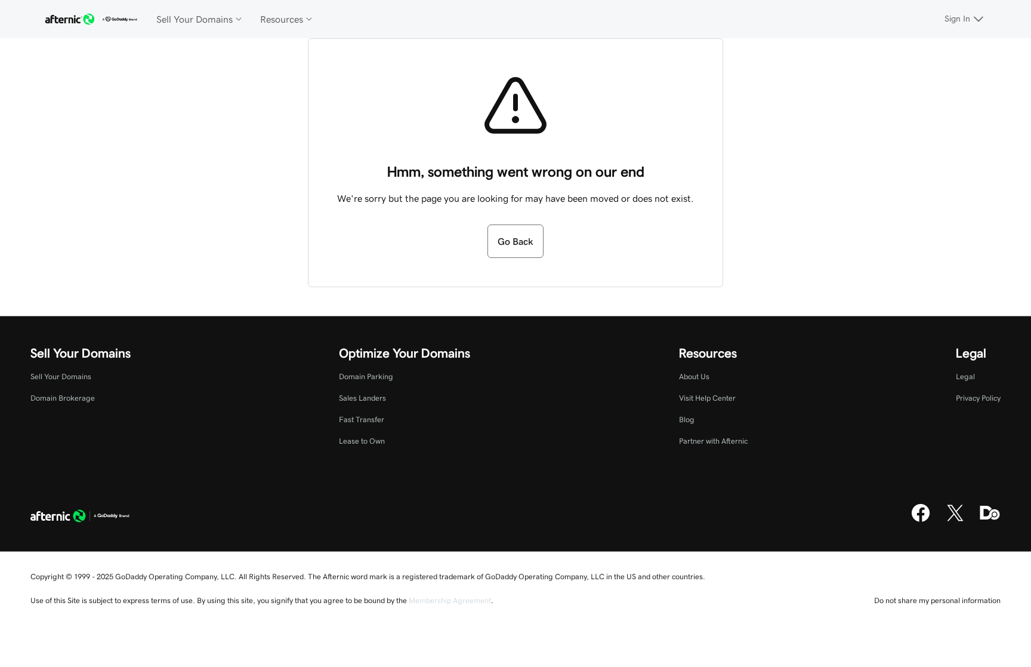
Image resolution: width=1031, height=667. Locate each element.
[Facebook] (920, 520)
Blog (686, 419)
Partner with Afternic (713, 441)
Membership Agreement (450, 600)
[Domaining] (990, 520)
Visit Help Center (707, 398)
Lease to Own (362, 441)
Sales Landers (362, 398)
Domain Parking (366, 376)
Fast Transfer (361, 419)
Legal (965, 376)
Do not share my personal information (937, 600)
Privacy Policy (978, 398)
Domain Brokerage (62, 398)
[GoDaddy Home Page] (79, 517)
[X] (955, 520)
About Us (694, 376)
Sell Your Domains (60, 376)
